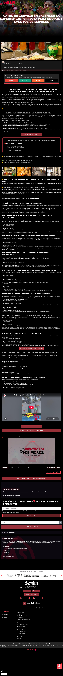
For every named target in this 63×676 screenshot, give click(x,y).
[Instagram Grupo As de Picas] (21, 598)
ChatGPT (25, 80)
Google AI (12, 80)
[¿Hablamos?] (59, 666)
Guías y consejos (15, 469)
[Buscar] (60, 522)
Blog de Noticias (33, 603)
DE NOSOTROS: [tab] (5, 611)
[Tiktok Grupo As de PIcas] (28, 598)
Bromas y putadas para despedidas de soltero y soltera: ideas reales (15, 492)
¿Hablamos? (59, 668)
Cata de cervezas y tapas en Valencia (47, 108)
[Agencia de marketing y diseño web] (35, 650)
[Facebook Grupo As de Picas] (25, 598)
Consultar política (15, 512)
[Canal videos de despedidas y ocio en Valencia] (38, 598)
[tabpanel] (39, 625)
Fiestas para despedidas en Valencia (40, 491)
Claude (39, 80)
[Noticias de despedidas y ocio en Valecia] (34, 598)
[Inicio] (1, 25)
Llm (49, 645)
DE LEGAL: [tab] (4, 617)
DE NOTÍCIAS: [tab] (5, 620)
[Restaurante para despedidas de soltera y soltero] (27, 576)
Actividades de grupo (13, 467)
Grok (52, 80)
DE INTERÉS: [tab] (5, 614)
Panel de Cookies (21, 633)
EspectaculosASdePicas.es (7, 198)
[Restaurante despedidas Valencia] (31, 583)
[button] (61, 2)
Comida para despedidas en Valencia (11, 495)
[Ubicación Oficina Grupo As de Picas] (41, 598)
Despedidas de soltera (23, 467)
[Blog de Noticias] (24, 603)
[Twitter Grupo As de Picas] (31, 598)
